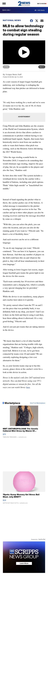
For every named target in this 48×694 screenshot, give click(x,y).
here (28, 387)
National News (12, 20)
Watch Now (41, 3)
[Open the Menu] (4, 3)
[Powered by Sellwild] (41, 539)
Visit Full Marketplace (37, 403)
